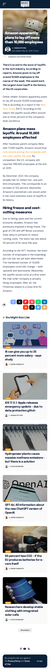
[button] (39, 661)
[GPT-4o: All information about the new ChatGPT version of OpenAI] (25, 488)
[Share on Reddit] (25, 307)
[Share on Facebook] (13, 302)
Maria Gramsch (17, 364)
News (9, 28)
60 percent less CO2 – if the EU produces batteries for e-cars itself (24, 560)
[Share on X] (19, 302)
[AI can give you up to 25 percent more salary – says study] (25, 335)
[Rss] (29, 649)
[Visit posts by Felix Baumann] (6, 466)
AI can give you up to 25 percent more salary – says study (23, 355)
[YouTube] (25, 649)
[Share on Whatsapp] (38, 302)
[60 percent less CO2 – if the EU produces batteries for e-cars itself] (25, 539)
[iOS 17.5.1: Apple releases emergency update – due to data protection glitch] (25, 386)
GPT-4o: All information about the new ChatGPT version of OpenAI (24, 509)
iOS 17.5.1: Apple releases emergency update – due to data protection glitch (23, 406)
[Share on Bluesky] (38, 307)
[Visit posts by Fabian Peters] (8, 50)
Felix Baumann (17, 466)
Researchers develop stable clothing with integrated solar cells (24, 611)
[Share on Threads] (32, 307)
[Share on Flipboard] (25, 302)
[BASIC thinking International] (25, 4)
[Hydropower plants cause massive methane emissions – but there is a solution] (25, 437)
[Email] (44, 307)
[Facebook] (20, 649)
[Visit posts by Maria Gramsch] (6, 364)
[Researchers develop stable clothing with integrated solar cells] (25, 590)
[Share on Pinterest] (32, 302)
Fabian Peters (20, 48)
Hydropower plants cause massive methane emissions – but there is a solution (25, 457)
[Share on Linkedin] (44, 302)
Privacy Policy (14, 661)
